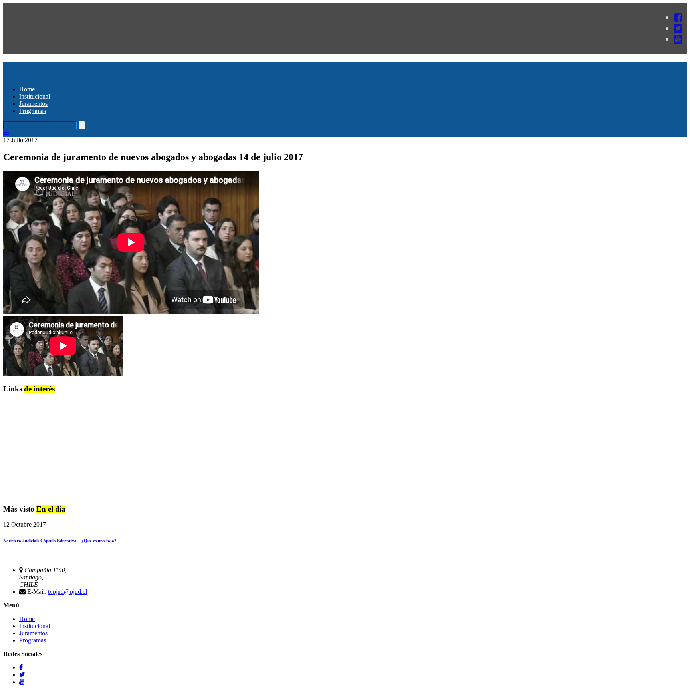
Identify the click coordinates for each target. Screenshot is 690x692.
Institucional (34, 96)
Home (27, 89)
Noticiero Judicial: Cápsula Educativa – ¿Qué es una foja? (60, 540)
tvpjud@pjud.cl (67, 591)
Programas (32, 110)
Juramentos (33, 103)
